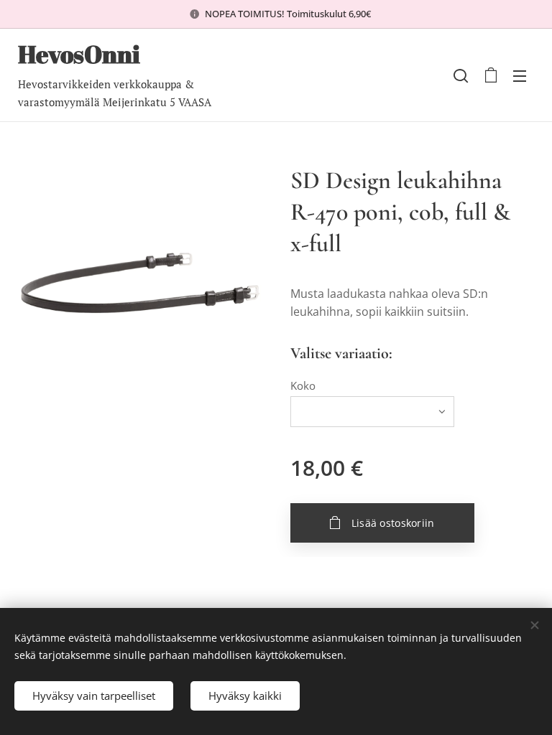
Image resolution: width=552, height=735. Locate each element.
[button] (461, 75)
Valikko (519, 75)
